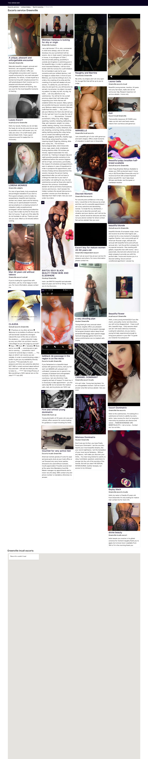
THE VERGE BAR (14, 3)
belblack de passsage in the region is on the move (56, 357)
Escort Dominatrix (118, 407)
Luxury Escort (16, 120)
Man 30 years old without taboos (21, 273)
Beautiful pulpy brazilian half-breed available (123, 161)
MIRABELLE (81, 130)
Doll (110, 113)
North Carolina (38, 7)
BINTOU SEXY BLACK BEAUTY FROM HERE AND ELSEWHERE (55, 273)
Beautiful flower (116, 313)
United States (26, 7)
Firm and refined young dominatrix (53, 410)
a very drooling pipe (85, 318)
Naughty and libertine (86, 73)
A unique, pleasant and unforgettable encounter (21, 58)
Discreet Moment (84, 193)
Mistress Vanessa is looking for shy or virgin (56, 41)
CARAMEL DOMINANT (86, 377)
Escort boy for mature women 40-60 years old (90, 248)
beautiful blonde (117, 225)
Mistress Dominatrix (85, 437)
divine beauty (115, 532)
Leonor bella (115, 81)
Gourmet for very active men (56, 451)
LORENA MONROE (18, 185)
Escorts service (13, 7)
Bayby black (115, 489)
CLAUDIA (13, 324)
